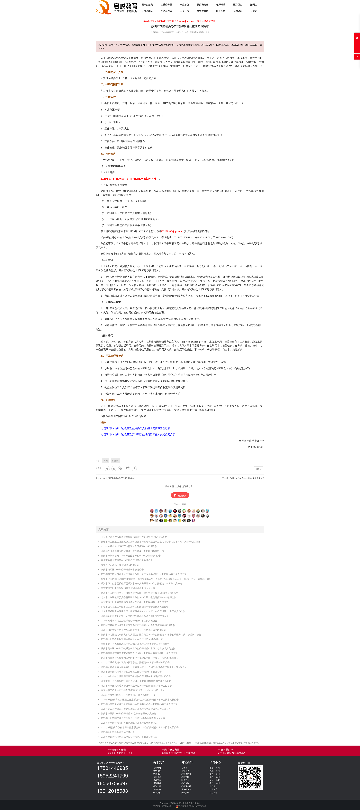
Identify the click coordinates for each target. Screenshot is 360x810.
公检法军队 (147, 11)
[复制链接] (134, 468)
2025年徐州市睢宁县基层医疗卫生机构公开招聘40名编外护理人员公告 (136, 676)
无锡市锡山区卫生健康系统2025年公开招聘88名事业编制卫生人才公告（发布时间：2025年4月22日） (151, 542)
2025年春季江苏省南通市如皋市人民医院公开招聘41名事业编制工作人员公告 (139, 653)
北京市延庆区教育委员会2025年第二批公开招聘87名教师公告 (131, 672)
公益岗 (253, 11)
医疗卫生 (237, 4)
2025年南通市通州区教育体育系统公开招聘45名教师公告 (129, 546)
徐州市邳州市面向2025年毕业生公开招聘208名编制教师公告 (131, 555)
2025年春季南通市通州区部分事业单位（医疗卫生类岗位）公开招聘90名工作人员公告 (143, 574)
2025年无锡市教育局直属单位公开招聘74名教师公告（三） (130, 737)
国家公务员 (147, 4)
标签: (98, 460)
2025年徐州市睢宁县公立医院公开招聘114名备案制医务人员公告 (133, 718)
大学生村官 (202, 11)
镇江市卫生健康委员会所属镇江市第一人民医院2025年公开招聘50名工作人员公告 (141, 583)
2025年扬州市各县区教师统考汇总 (118, 732)
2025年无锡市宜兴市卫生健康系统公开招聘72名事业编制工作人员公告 (136, 709)
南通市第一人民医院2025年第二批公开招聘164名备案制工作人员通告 (135, 644)
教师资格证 (202, 4)
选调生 (253, 4)
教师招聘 (220, 4)
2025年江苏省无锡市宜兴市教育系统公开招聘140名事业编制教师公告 (135, 662)
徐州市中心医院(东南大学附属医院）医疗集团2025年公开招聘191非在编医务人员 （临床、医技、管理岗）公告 (156, 579)
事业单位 (184, 4)
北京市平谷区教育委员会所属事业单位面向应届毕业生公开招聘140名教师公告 (140, 593)
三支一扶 (184, 11)
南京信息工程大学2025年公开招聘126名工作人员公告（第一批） (133, 690)
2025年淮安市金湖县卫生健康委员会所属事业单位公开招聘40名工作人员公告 (139, 704)
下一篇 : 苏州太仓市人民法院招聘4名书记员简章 (243, 478)
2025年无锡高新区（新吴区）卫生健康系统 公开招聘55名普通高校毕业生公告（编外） (144, 667)
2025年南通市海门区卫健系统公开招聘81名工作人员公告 (129, 620)
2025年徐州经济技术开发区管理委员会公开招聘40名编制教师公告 (133, 630)
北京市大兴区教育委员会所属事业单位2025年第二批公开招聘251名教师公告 (138, 597)
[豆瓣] (127, 468)
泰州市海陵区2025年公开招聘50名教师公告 (122, 569)
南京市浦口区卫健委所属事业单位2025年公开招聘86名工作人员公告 (134, 602)
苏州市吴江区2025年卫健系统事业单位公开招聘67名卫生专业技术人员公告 (138, 648)
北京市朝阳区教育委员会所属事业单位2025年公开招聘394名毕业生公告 (136, 685)
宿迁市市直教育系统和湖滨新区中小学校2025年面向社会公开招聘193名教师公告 (141, 658)
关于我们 (159, 762)
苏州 (106, 460)
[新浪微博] (113, 468)
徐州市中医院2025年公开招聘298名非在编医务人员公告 (128, 713)
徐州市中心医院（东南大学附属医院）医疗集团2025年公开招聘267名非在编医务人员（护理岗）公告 (151, 634)
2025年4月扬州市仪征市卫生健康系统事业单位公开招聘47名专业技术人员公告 (140, 727)
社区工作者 (166, 11)
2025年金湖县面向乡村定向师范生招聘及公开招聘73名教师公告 (132, 551)
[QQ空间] (120, 468)
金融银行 (237, 11)
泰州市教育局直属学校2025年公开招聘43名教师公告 (127, 560)
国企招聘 (220, 11)
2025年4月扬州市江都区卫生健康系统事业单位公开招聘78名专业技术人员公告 (140, 699)
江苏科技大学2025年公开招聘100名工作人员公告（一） (128, 695)
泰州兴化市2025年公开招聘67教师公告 (120, 565)
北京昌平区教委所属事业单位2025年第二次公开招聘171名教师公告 (134, 537)
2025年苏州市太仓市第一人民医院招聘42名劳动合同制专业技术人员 (134, 616)
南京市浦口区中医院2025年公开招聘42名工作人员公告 (128, 588)
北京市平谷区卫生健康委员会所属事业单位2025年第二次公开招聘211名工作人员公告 (143, 611)
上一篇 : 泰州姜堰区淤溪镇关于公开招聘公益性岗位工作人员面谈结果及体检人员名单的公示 (136, 478)
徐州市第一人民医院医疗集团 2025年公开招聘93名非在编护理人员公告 (136, 681)
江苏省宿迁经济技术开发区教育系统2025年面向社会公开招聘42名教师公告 (138, 625)
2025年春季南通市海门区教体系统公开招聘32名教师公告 (129, 723)
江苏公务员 (166, 4)
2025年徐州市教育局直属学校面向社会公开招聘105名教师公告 (132, 639)
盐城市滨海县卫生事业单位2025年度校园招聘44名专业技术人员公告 (134, 607)
